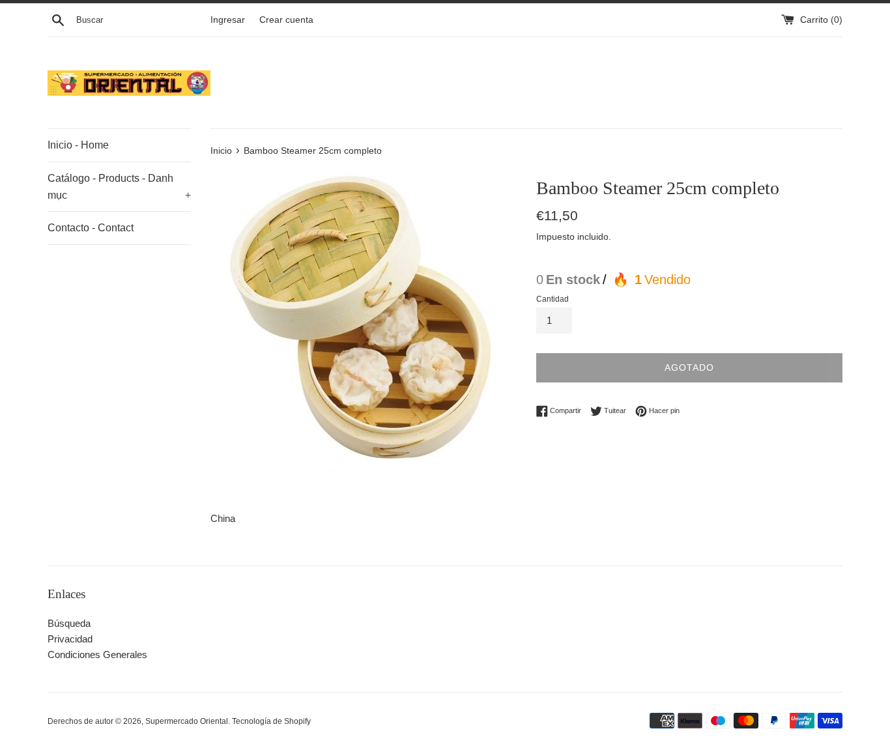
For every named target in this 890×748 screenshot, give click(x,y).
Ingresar (227, 20)
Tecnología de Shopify (271, 721)
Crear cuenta (286, 20)
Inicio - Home (78, 145)
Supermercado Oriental (186, 721)
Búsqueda (69, 623)
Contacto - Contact (91, 227)
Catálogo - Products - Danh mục (119, 187)
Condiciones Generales (97, 654)
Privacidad (70, 638)
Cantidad (552, 299)
